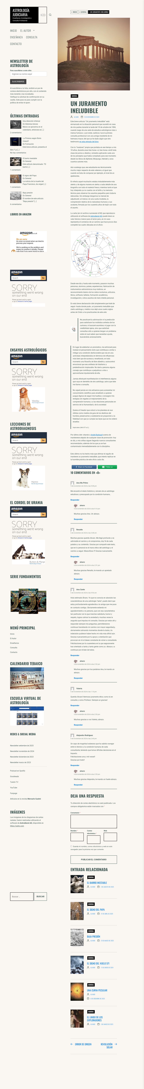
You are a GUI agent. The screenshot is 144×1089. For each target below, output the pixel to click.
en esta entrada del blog (88, 142)
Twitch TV (14, 782)
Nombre (74, 831)
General (74, 96)
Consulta (31, 37)
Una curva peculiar (97, 990)
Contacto (16, 43)
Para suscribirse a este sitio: (21, 71)
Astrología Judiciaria (21, 12)
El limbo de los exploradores (95, 1018)
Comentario (75, 813)
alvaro (76, 117)
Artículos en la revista (25, 799)
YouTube (13, 788)
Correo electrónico (92, 832)
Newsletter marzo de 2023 (20, 762)
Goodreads (14, 776)
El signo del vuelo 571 (98, 963)
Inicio (13, 30)
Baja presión (93, 936)
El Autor (25, 30)
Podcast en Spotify (17, 771)
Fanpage (13, 793)
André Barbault (97, 435)
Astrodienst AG (96, 216)
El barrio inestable (97, 882)
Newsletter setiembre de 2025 (22, 746)
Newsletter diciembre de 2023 (22, 757)
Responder (75, 500)
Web (105, 831)
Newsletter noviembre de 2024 (22, 751)
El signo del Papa (96, 909)
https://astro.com (17, 826)
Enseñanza (16, 37)
